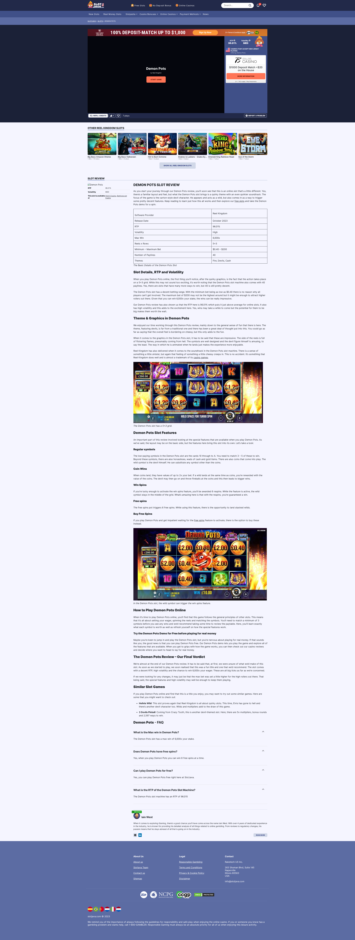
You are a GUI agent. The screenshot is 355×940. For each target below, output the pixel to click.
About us (138, 862)
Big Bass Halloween (127, 157)
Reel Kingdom (157, 73)
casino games (201, 357)
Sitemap (137, 878)
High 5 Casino (110, 196)
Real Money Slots (112, 14)
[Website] (135, 835)
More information (245, 76)
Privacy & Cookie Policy (191, 873)
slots (100, 21)
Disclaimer (184, 878)
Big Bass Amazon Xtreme (99, 157)
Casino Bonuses (148, 14)
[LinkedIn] (140, 835)
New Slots (94, 14)
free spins (199, 520)
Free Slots (140, 5)
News (206, 14)
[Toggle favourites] (264, 5)
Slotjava (92, 21)
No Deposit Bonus (162, 5)
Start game (156, 79)
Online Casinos (186, 5)
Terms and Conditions (190, 867)
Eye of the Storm (246, 157)
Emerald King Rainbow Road (221, 157)
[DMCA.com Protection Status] (204, 894)
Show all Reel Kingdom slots (178, 165)
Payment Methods (189, 14)
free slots (239, 201)
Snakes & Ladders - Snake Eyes (193, 157)
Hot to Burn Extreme (157, 157)
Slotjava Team (140, 867)
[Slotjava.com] (96, 5)
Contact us (139, 873)
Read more (260, 835)
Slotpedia (131, 14)
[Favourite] (118, 116)
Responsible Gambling (190, 862)
